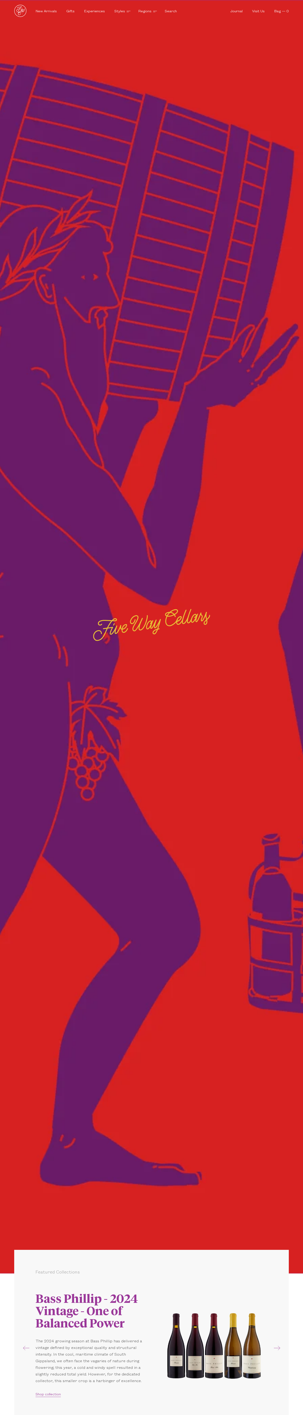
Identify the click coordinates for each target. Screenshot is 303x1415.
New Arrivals (46, 11)
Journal (236, 11)
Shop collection (48, 1394)
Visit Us (258, 11)
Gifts (70, 11)
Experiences (94, 11)
